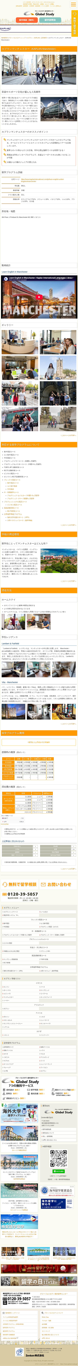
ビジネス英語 (8, 943)
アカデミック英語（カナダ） (50, 927)
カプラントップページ (11, 912)
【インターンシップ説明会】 (19, 1210)
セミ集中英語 (12, 486)
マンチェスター (9, 997)
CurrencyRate (5, 824)
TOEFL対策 (44, 959)
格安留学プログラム (9, 1331)
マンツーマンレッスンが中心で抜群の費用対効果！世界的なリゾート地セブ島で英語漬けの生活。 (38, 1259)
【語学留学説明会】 (19, 1179)
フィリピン (44, 1067)
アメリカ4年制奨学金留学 (10, 1317)
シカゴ (43, 1017)
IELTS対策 (7, 962)
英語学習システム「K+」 (12, 915)
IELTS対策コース (13, 511)
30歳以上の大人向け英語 (11, 951)
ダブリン (6, 1008)
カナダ (6, 1054)
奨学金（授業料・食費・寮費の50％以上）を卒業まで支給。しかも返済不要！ (13, 1258)
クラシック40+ (45, 951)
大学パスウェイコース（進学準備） (20, 520)
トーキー (6, 1000)
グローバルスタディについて (53, 1313)
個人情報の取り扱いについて (50, 1334)
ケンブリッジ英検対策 (11, 959)
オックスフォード (46, 997)
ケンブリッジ (45, 990)
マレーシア (7, 1067)
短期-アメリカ (45, 1047)
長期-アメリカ (8, 1050)
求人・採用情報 (48, 1136)
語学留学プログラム (9, 1327)
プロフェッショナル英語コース (15, 502)
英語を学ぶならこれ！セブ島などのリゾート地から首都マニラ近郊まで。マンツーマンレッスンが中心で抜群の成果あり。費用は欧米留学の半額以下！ (19, 1234)
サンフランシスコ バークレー (13, 1023)
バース (43, 987)
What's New (45, 1317)
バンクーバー (45, 1035)
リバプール (44, 993)
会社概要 (44, 1324)
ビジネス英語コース (14, 505)
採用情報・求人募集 (48, 1327)
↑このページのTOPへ (68, 435)
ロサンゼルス (8, 1020)
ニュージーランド (46, 1064)
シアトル (6, 1027)
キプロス (6, 1061)
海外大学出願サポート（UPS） (18, 517)
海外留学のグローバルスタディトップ (13, 38)
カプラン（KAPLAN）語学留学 (37, 38)
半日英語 (10, 489)
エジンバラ (7, 993)
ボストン (6, 1017)
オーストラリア (9, 1064)
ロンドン (6, 987)
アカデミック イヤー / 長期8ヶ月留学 (20, 498)
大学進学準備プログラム (13, 514)
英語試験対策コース (11, 508)
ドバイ (43, 1061)
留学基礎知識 (47, 1129)
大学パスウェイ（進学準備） (50, 971)
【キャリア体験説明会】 (19, 1150)
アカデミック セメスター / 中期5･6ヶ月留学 (23, 495)
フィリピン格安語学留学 (10, 1320)
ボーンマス (7, 990)
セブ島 (6, 1071)
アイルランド (45, 1057)
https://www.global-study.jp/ (68, 1364)
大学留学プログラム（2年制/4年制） (13, 1324)
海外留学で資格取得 (9, 1334)
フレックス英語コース (12, 480)
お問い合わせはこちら (50, 1140)
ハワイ (43, 1050)
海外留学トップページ (12, 1313)
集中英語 (6, 923)
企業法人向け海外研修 (9, 1338)
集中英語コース (13, 483)
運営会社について (48, 1133)
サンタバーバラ (46, 1023)
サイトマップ (46, 1331)
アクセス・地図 (46, 1320)
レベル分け (44, 912)
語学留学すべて (9, 1047)
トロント (6, 1035)
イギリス (6, 1057)
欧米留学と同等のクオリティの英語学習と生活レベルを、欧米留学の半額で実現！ (64, 1258)
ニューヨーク (45, 1020)
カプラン (43, 1071)
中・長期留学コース (11, 492)
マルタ (43, 1054)
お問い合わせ (46, 1338)
